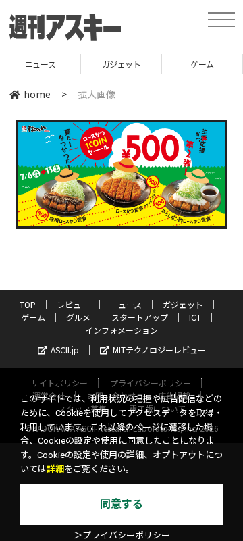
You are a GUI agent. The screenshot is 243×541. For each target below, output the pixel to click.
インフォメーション (121, 330)
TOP (28, 304)
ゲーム (195, 64)
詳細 (55, 469)
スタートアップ (139, 317)
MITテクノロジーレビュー (159, 349)
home (37, 94)
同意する (121, 504)
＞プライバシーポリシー (122, 535)
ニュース (126, 304)
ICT (195, 317)
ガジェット (113, 64)
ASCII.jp (65, 349)
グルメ (78, 317)
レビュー (73, 304)
